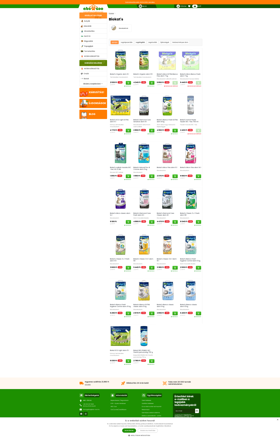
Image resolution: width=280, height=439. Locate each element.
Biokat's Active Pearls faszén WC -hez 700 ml (189, 121)
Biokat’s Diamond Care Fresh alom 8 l (142, 214)
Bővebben (167, 426)
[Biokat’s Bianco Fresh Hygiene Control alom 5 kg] (190, 245)
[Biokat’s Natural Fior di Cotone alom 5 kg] (144, 154)
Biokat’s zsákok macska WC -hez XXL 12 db (120, 168)
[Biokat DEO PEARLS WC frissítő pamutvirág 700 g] (144, 336)
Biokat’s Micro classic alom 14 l (120, 214)
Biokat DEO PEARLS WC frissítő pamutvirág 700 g (143, 351)
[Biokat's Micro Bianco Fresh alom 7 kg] (190, 60)
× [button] (277, 420)
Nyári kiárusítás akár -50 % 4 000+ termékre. (140, 2)
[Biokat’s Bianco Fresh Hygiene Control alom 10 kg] (120, 291)
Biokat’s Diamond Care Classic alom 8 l (165, 214)
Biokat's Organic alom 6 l (119, 74)
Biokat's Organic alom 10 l (143, 74)
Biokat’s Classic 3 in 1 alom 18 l (143, 260)
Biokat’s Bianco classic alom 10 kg (188, 305)
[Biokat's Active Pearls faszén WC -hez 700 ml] (190, 106)
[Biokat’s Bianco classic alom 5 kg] (167, 291)
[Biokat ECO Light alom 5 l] (120, 336)
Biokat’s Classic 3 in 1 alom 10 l (167, 260)
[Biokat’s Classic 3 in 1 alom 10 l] (167, 245)
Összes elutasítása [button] (147, 430)
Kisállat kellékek (93, 15)
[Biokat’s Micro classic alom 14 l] (120, 199)
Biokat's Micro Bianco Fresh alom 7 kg (190, 75)
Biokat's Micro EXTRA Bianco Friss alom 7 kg (167, 75)
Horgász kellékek (93, 63)
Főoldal (111, 13)
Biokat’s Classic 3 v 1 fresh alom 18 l (190, 214)
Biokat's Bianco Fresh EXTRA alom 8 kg (167, 121)
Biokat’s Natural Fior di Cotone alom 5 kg (141, 168)
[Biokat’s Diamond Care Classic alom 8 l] (167, 199)
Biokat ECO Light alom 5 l (119, 350)
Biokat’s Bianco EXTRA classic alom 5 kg (141, 305)
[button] (140, 435)
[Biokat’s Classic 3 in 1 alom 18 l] (144, 245)
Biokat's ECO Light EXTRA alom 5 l (119, 121)
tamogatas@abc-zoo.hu (91, 409)
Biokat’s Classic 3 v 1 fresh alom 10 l (119, 260)
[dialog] (140, 428)
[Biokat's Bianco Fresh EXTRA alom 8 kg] (167, 106)
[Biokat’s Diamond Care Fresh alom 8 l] (144, 199)
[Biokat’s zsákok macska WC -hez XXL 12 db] (120, 154)
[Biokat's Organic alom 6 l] (120, 60)
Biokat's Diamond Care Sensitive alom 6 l (142, 121)
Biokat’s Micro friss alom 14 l (190, 167)
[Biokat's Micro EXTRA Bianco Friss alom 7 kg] (167, 60)
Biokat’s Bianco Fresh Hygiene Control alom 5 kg (190, 260)
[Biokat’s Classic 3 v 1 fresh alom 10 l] (120, 245)
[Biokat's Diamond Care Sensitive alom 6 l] (144, 106)
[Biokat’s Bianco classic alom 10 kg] (190, 291)
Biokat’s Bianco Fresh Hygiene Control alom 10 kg (120, 305)
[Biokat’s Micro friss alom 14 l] (190, 154)
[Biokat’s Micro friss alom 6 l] (167, 154)
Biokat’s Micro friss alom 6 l (167, 167)
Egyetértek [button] (129, 430)
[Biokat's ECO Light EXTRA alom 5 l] (120, 106)
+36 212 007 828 (88, 404)
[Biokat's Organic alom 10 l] (144, 60)
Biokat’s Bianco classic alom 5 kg (165, 305)
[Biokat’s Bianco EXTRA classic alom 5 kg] (144, 291)
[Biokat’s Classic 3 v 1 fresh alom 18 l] (190, 199)
